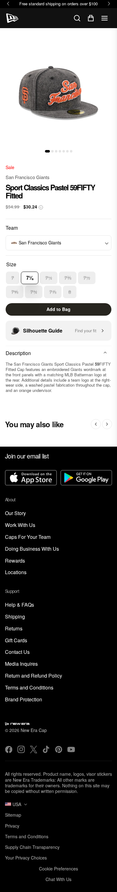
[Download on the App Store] (31, 478)
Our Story (15, 513)
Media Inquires (21, 664)
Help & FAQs (19, 605)
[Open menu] (104, 18)
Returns (13, 628)
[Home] (12, 18)
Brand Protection (23, 699)
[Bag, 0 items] (91, 18)
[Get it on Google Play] (86, 478)
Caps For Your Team (28, 537)
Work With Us (20, 525)
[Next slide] (107, 424)
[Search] (77, 18)
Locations (16, 572)
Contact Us (17, 652)
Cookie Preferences (58, 868)
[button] (47, 151)
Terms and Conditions (29, 687)
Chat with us (58, 879)
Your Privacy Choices (26, 857)
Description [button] (18, 353)
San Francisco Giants (28, 177)
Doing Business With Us (32, 549)
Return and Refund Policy (33, 676)
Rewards (15, 561)
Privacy (12, 826)
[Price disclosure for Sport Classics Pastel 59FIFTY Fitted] (40, 207)
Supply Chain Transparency (32, 847)
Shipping (15, 617)
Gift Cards (16, 640)
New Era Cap (34, 730)
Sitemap (13, 815)
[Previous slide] (96, 424)
